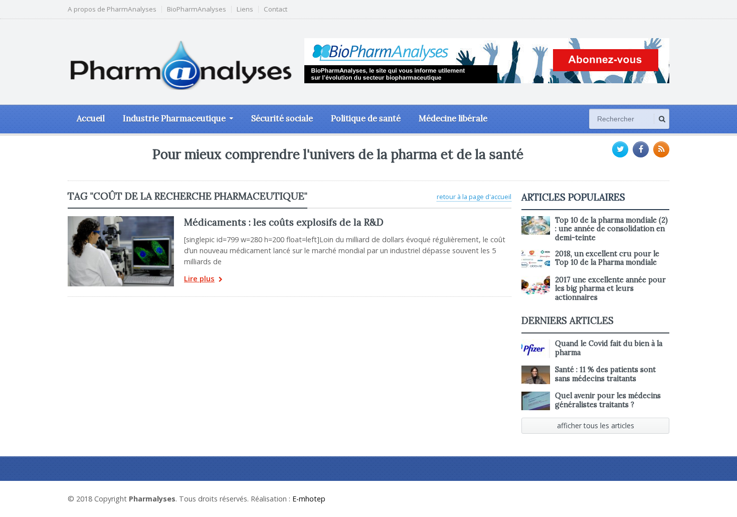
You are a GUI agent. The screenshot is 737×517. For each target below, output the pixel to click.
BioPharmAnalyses (196, 9)
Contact (275, 9)
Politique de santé (366, 118)
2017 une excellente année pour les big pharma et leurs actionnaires (610, 288)
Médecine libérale (453, 118)
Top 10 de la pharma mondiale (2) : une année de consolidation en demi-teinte (611, 229)
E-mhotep (308, 498)
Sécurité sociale (282, 118)
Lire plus (199, 279)
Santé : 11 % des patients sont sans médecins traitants (605, 374)
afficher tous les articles (595, 425)
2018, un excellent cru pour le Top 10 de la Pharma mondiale (607, 258)
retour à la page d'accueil (474, 196)
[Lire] (121, 220)
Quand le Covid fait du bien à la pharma (608, 348)
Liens (245, 9)
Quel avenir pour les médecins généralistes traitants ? (608, 400)
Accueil (91, 118)
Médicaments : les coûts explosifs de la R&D (284, 222)
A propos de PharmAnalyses (112, 9)
